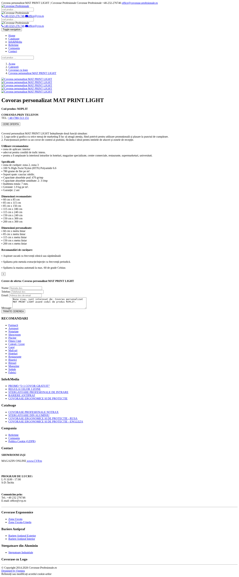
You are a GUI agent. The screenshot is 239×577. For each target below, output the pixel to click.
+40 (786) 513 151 (18, 117)
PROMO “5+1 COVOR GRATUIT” (29, 385)
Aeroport (13, 328)
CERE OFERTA (11, 124)
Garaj (11, 347)
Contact (12, 51)
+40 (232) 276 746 (14, 16)
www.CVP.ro (34, 460)
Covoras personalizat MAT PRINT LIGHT (32, 73)
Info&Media (15, 41)
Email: (5, 295)
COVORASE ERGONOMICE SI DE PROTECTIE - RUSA (43, 418)
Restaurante (14, 356)
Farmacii (13, 325)
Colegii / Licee (16, 344)
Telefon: (5, 291)
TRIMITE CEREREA (13, 311)
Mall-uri (12, 350)
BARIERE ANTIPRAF (21, 395)
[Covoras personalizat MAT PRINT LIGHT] (26, 79)
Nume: (5, 287)
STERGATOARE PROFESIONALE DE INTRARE (38, 392)
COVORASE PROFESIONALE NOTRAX (33, 412)
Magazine (13, 366)
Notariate (13, 331)
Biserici (12, 359)
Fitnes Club (14, 340)
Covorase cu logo (18, 70)
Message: (6, 307)
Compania (14, 48)
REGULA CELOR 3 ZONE (24, 389)
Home (11, 35)
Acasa (11, 63)
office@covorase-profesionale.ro (140, 2)
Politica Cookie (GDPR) (22, 441)
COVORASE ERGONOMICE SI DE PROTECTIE (38, 398)
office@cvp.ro (36, 16)
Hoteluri (12, 353)
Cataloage (13, 38)
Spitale (12, 369)
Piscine (12, 337)
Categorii (13, 66)
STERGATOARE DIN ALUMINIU (29, 415)
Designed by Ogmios (13, 570)
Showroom (14, 334)
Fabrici (12, 372)
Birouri (12, 362)
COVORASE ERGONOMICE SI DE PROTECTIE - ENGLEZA (45, 421)
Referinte (13, 45)
